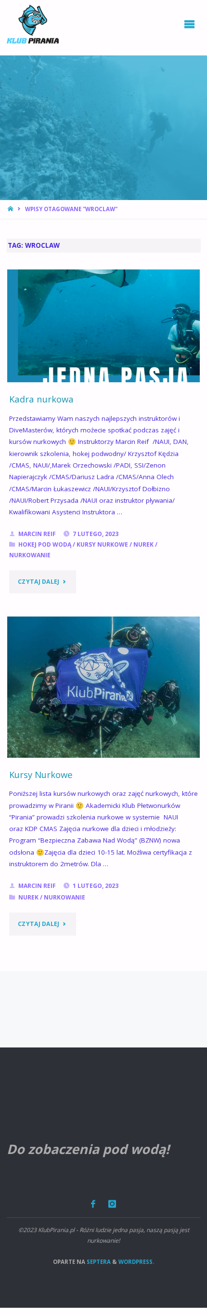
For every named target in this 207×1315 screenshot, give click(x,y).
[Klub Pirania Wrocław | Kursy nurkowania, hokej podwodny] (33, 24)
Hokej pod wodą (44, 544)
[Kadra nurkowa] (103, 326)
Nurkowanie (30, 555)
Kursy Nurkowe (41, 774)
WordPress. (136, 1261)
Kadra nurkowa (41, 399)
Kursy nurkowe (102, 544)
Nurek (143, 544)
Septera (98, 1261)
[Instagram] (112, 1204)
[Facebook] (93, 1204)
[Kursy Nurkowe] (103, 687)
